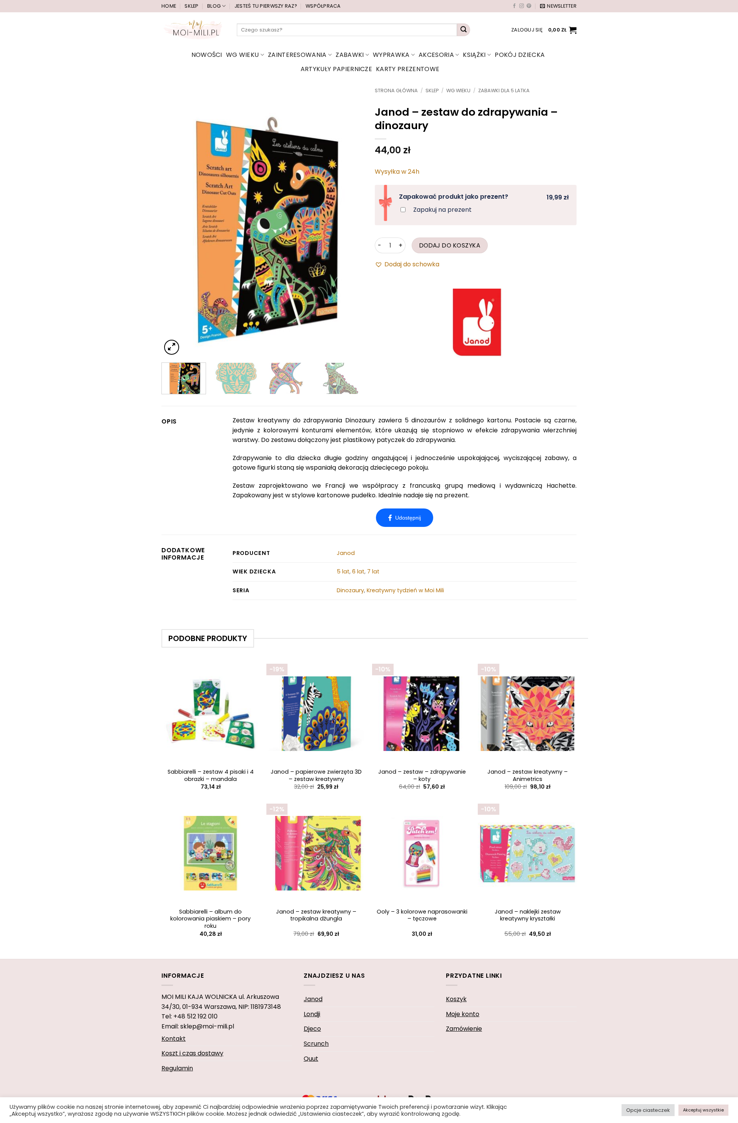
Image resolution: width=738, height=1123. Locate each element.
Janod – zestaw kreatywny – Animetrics (527, 775)
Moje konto (462, 1014)
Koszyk (456, 999)
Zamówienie (464, 1028)
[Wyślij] (463, 30)
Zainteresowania (297, 54)
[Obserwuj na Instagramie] (521, 6)
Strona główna (396, 90)
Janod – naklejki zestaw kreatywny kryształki (528, 915)
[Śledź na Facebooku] (514, 6)
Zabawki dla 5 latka (504, 90)
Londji (312, 1014)
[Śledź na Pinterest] (529, 6)
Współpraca (323, 6)
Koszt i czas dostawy (192, 1053)
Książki (474, 54)
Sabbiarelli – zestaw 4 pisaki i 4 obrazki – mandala (211, 775)
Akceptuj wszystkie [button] (703, 1110)
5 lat (343, 571)
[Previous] (175, 222)
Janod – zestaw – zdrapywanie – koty (422, 775)
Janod (346, 553)
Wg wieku (242, 54)
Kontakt (173, 1038)
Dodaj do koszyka (449, 245)
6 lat (358, 571)
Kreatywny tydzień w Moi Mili (405, 590)
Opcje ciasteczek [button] (648, 1110)
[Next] (349, 222)
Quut (311, 1058)
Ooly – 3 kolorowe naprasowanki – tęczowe (422, 915)
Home (168, 6)
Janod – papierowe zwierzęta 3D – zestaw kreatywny (316, 775)
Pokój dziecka (520, 54)
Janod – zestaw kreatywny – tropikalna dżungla (316, 915)
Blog (214, 6)
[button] (558, 6)
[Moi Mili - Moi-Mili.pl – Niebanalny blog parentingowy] (193, 30)
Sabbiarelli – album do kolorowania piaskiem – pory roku (210, 919)
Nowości (206, 54)
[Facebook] (404, 517)
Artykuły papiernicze (336, 69)
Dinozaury (350, 590)
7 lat (373, 571)
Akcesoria (436, 54)
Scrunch (316, 1043)
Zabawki (350, 54)
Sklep (191, 6)
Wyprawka (391, 54)
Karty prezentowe (407, 69)
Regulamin (177, 1068)
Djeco (312, 1028)
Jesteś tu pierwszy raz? (265, 6)
